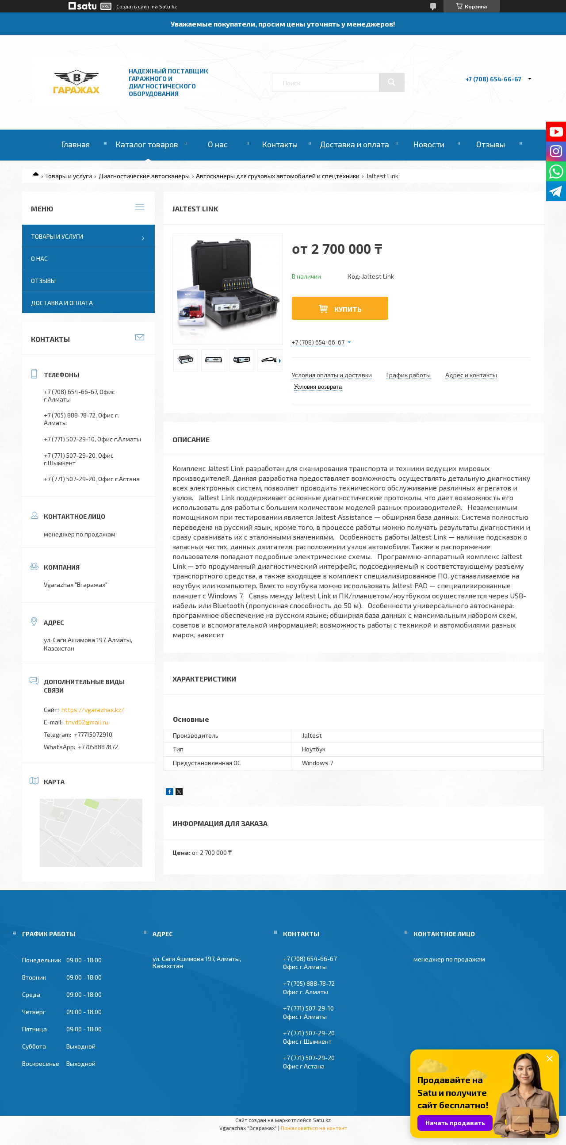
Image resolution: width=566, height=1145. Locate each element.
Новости (428, 144)
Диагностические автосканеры (144, 176)
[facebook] (169, 793)
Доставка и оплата (354, 144)
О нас (218, 144)
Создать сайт (132, 6)
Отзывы (490, 144)
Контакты (280, 144)
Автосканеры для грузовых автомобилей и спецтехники (277, 176)
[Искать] (392, 82)
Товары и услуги (68, 176)
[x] (179, 793)
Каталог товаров (146, 144)
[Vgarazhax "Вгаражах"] (76, 104)
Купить (348, 309)
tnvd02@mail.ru (86, 722)
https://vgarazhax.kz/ (92, 709)
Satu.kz (322, 1120)
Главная (75, 144)
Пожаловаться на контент (314, 1128)
